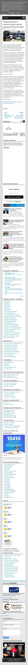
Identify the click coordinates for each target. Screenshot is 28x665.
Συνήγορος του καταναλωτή (10, 397)
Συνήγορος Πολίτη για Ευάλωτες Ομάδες (12, 327)
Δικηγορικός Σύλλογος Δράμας (10, 350)
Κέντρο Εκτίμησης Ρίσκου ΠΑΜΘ (11, 562)
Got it (18, 13)
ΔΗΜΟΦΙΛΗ (6, 205)
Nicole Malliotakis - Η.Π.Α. (9, 411)
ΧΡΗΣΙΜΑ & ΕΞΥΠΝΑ (8, 497)
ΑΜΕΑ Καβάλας (7, 306)
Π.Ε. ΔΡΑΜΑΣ (7, 479)
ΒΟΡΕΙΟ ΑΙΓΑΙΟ (7, 468)
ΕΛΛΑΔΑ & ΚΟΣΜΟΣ (8, 472)
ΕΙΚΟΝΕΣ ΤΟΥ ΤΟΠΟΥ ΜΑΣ (10, 471)
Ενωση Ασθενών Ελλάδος (9, 322)
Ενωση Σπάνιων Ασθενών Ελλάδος (11, 324)
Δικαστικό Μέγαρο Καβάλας (10, 356)
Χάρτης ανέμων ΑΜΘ (8, 575)
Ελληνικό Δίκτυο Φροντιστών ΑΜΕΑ (11, 314)
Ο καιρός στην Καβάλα (9, 563)
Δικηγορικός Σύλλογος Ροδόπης (11, 345)
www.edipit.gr (6, 615)
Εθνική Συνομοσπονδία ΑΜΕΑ (10, 311)
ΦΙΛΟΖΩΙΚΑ (6, 495)
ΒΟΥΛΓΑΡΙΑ (6, 469)
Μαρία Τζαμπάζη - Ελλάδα (9, 410)
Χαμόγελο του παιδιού (9, 404)
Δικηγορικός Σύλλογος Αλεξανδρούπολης (13, 343)
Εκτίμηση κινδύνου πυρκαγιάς (10, 558)
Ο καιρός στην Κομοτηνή (9, 573)
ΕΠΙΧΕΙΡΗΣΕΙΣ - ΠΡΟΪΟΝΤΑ (10, 474)
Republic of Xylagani (8, 424)
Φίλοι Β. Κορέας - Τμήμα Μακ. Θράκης (12, 426)
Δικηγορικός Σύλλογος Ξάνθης (10, 346)
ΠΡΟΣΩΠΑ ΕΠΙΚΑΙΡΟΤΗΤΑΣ (10, 490)
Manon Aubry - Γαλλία (8, 414)
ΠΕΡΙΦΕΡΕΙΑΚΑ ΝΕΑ (8, 489)
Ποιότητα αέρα (7, 557)
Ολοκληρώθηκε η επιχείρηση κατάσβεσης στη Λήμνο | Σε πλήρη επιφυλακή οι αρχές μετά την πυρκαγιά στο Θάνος (13, 280)
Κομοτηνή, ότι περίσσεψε (9, 422)
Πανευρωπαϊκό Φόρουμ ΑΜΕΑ (10, 319)
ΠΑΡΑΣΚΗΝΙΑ (7, 487)
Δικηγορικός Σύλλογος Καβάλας (11, 348)
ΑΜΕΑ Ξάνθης (7, 304)
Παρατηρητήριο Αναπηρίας (10, 318)
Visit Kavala (6, 364)
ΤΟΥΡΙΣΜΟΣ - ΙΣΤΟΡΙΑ (9, 492)
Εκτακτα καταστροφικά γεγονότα (11, 568)
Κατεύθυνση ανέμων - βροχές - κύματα (12, 555)
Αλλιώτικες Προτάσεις (8, 386)
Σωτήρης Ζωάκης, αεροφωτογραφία (11, 374)
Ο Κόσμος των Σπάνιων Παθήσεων (11, 326)
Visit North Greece (8, 368)
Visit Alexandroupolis (8, 362)
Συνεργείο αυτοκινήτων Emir (10, 384)
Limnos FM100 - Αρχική (10, 277)
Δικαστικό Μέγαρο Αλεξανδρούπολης (12, 351)
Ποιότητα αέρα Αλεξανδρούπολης (11, 567)
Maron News (7, 287)
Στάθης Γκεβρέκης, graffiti (9, 376)
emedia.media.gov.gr (7, 597)
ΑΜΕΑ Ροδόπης (7, 301)
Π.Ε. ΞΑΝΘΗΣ (7, 484)
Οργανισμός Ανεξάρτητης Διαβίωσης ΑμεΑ (13, 316)
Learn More (12, 13)
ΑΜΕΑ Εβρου (7, 303)
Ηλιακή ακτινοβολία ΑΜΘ (9, 576)
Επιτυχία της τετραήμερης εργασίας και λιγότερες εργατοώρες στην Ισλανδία (16, 222)
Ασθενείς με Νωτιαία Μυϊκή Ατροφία (11, 336)
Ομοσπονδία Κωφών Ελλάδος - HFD (12, 329)
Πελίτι (6, 291)
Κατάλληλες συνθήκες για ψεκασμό (11, 560)
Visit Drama (6, 365)
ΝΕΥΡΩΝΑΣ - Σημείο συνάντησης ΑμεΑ (12, 332)
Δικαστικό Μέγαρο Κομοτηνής (10, 353)
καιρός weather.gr (8, 546)
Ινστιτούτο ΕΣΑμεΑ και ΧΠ (9, 313)
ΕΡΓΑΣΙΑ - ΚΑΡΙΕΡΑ (8, 476)
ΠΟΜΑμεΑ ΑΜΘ (7, 309)
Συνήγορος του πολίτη (9, 395)
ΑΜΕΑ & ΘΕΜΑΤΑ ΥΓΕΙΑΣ (9, 464)
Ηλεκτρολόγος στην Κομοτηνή (10, 383)
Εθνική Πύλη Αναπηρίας (9, 337)
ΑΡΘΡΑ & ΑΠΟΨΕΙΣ (8, 466)
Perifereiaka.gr (6, 659)
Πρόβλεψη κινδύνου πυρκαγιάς (10, 571)
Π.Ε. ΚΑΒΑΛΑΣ (7, 482)
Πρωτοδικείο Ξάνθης (8, 354)
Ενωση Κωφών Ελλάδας (9, 331)
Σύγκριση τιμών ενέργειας (9, 393)
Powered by (10, 201)
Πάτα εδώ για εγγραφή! (14, 197)
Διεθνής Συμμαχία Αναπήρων (10, 321)
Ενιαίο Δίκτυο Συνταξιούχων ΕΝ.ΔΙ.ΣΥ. (12, 392)
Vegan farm (6, 402)
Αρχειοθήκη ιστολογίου (21, 205)
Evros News (7, 283)
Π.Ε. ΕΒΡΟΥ (8, 28)
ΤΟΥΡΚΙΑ (6, 494)
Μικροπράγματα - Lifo (9, 273)
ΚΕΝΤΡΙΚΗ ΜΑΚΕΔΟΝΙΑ (9, 477)
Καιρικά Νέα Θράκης (8, 565)
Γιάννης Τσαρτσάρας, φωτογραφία (11, 377)
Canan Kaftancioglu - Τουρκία (10, 417)
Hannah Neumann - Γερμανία (10, 415)
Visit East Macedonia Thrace (10, 367)
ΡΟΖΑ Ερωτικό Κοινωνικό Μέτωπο (11, 427)
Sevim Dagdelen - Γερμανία (9, 413)
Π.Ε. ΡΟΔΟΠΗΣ (7, 486)
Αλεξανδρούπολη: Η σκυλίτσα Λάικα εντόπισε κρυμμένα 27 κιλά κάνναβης (13, 24)
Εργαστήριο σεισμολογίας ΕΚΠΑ (11, 570)
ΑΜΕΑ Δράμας (7, 308)
